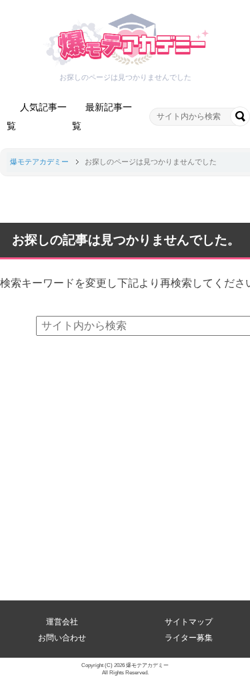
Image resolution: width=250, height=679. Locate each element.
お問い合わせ (62, 637)
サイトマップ (189, 621)
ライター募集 (189, 637)
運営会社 (62, 621)
